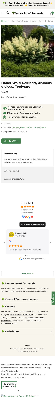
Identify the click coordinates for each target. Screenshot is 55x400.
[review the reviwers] (10, 241)
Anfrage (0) (53, 298)
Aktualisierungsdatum (14, 179)
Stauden (15, 127)
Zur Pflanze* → (11, 141)
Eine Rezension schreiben (32, 224)
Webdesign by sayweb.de (27, 351)
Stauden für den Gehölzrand (33, 127)
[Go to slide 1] (25, 255)
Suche (27, 345)
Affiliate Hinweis (11, 170)
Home (4, 21)
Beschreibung (10, 153)
